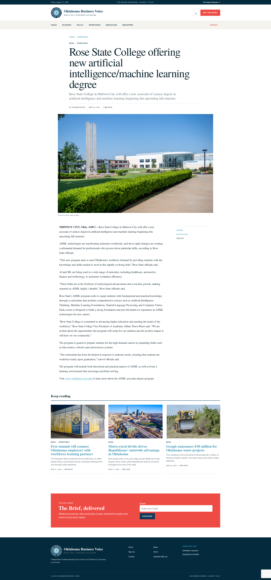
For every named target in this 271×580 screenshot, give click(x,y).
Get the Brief (210, 12)
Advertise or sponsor (190, 550)
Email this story (182, 234)
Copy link (180, 238)
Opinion (214, 25)
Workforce (94, 25)
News (155, 547)
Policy (80, 25)
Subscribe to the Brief (191, 554)
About (155, 551)
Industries (127, 25)
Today (54, 25)
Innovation (111, 25)
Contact (131, 556)
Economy (66, 25)
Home (130, 547)
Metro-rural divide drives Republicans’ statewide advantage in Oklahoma (134, 450)
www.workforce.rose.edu (78, 378)
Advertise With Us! (160, 556)
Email (143, 503)
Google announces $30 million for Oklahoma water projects (191, 448)
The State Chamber (211, 2)
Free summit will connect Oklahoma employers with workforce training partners (72, 450)
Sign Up (131, 551)
